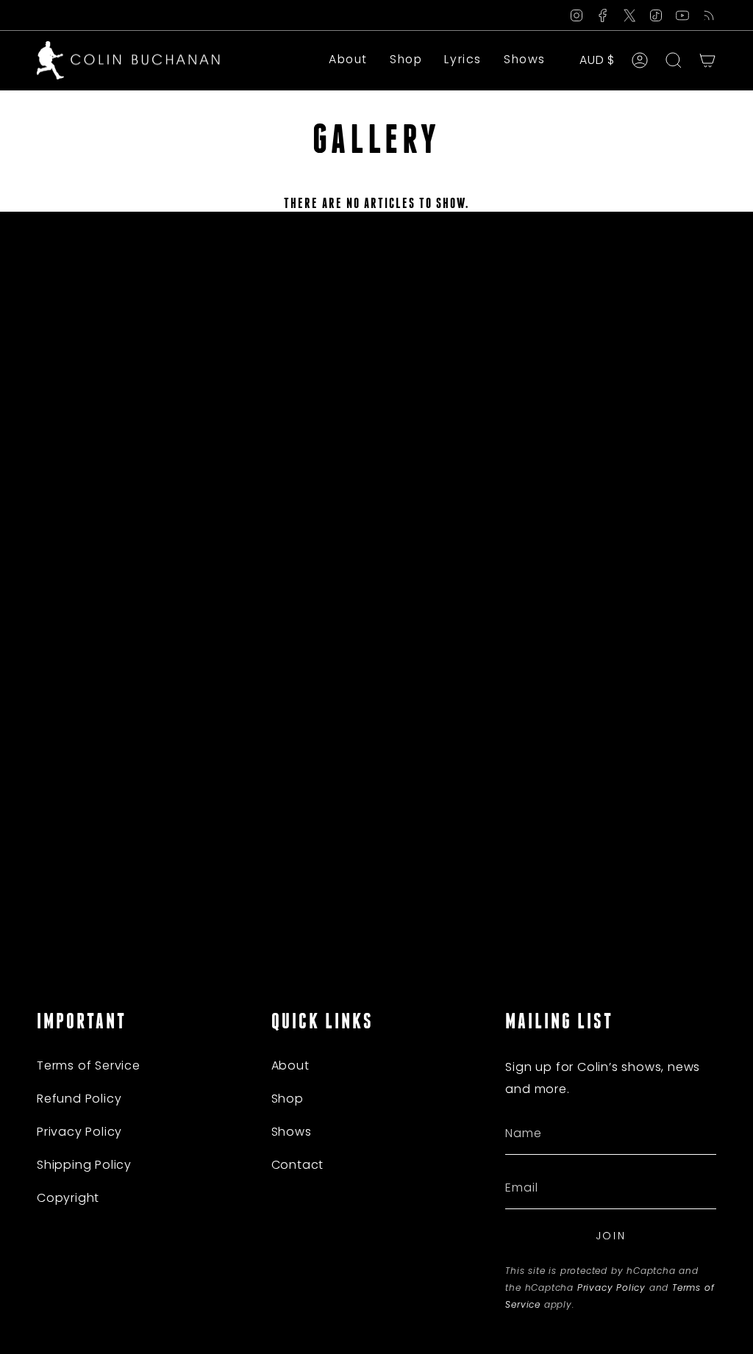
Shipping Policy (84, 1164)
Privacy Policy (79, 1131)
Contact (297, 1164)
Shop (287, 1098)
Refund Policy (79, 1098)
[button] (406, 60)
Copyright (68, 1197)
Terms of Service (88, 1065)
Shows (291, 1131)
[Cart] (707, 60)
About (290, 1065)
